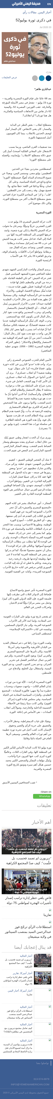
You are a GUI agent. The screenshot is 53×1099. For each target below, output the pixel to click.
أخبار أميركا (26, 973)
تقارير (16, 973)
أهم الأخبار (41, 822)
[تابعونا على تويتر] (41, 1071)
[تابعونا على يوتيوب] (34, 1071)
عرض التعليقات (9, 77)
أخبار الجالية (26, 956)
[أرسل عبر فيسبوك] (48, 78)
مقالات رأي (29, 12)
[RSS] (20, 1071)
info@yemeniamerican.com (30, 1084)
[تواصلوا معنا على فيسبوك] (48, 1071)
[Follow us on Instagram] (27, 1071)
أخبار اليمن (44, 12)
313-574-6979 (41, 1079)
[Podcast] (14, 1071)
